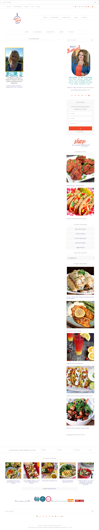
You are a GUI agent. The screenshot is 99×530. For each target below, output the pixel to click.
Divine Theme (42, 527)
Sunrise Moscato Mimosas (75, 363)
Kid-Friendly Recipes (80, 238)
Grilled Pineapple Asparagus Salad (67, 481)
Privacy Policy (80, 131)
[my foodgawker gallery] (21, 501)
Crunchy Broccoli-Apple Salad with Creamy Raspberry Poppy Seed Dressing (86, 482)
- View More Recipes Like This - (49, 488)
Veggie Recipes (80, 247)
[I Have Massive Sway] (70, 501)
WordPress (64, 527)
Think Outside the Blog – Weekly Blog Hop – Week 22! (14, 86)
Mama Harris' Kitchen (17, 18)
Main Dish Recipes (80, 229)
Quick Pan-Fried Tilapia (74, 331)
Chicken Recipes (80, 234)
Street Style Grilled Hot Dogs (76, 218)
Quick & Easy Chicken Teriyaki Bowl (78, 428)
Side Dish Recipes (80, 243)
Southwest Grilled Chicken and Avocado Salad (13, 482)
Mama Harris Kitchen (54, 525)
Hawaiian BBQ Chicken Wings (75, 185)
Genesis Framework (54, 527)
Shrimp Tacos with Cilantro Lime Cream (79, 396)
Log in (70, 527)
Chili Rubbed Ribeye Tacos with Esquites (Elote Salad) (31, 482)
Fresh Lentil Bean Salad (49, 480)
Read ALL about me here (74, 87)
